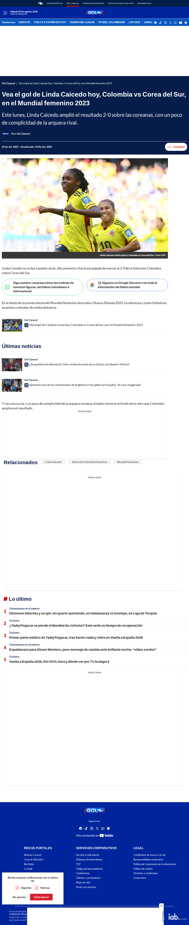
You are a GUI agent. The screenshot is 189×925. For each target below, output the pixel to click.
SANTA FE (24, 22)
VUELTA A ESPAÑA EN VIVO (50, 22)
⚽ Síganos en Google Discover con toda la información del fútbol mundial (127, 285)
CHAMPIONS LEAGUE (82, 22)
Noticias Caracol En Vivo (121, 3)
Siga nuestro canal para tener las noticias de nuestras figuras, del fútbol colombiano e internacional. (43, 287)
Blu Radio (29, 864)
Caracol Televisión (33, 859)
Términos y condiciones (145, 873)
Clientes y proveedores (88, 878)
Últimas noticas (55, 3)
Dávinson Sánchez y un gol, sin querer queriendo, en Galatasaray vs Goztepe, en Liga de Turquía (83, 613)
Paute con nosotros (86, 887)
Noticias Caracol (32, 855)
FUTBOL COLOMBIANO (111, 22)
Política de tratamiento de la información (154, 864)
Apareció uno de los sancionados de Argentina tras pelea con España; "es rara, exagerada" (85, 384)
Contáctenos (83, 873)
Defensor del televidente (89, 859)
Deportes (26, 887)
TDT (78, 864)
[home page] (40, 3)
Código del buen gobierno (89, 868)
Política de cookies (143, 868)
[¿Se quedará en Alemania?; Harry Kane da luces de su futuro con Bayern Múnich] (12, 364)
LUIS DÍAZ (134, 22)
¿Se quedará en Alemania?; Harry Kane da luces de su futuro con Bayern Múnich (79, 364)
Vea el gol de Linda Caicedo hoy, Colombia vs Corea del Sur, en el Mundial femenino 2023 (65, 83)
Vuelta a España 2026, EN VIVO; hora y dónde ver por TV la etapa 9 (59, 661)
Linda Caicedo (53, 461)
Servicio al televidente (87, 855)
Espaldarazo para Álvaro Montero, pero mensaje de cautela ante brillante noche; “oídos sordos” (83, 649)
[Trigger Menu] (5, 13)
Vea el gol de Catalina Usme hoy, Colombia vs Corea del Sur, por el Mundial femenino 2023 (86, 324)
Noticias (45, 887)
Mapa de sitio (83, 882)
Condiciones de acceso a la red (149, 855)
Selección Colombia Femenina (89, 461)
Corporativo (139, 878)
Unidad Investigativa (93, 3)
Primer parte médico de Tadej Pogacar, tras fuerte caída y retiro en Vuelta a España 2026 (76, 637)
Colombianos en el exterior (24, 608)
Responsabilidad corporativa (148, 859)
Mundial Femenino (127, 461)
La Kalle (28, 868)
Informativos (144, 3)
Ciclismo (14, 620)
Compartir (179, 146)
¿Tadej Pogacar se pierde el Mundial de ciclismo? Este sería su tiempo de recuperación (75, 625)
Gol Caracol (72, 3)
